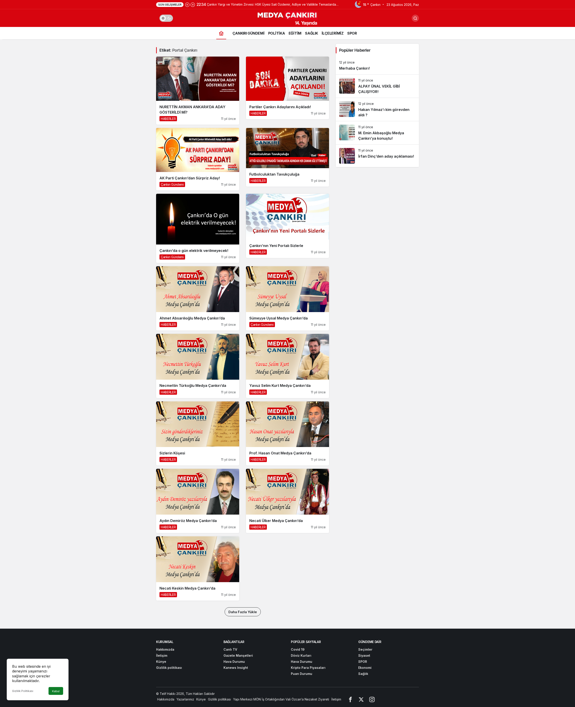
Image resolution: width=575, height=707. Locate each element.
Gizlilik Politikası (22, 691)
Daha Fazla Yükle (242, 612)
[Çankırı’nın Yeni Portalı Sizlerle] (287, 226)
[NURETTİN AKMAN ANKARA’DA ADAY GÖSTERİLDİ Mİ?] (197, 91)
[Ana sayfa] (221, 33)
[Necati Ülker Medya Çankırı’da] (287, 501)
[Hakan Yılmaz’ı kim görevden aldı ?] (377, 109)
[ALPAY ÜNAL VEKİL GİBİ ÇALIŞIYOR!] (377, 86)
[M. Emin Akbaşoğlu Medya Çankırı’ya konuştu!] (377, 132)
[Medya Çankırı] (287, 17)
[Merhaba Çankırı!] (377, 65)
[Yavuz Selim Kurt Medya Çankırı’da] (287, 366)
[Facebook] (350, 699)
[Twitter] (361, 699)
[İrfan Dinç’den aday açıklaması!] (377, 156)
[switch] (166, 18)
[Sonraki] (192, 4)
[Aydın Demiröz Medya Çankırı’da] (197, 501)
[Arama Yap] (415, 18)
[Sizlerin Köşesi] (197, 433)
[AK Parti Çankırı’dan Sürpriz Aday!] (197, 159)
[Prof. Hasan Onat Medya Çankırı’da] (287, 433)
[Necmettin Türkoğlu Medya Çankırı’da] (197, 366)
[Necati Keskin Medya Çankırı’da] (197, 568)
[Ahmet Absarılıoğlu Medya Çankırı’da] (197, 298)
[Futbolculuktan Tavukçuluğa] (287, 157)
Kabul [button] (56, 691)
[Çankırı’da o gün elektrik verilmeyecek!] (197, 228)
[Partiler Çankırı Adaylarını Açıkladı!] (287, 88)
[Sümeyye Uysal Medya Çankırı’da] (287, 298)
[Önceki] (187, 4)
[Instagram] (372, 699)
